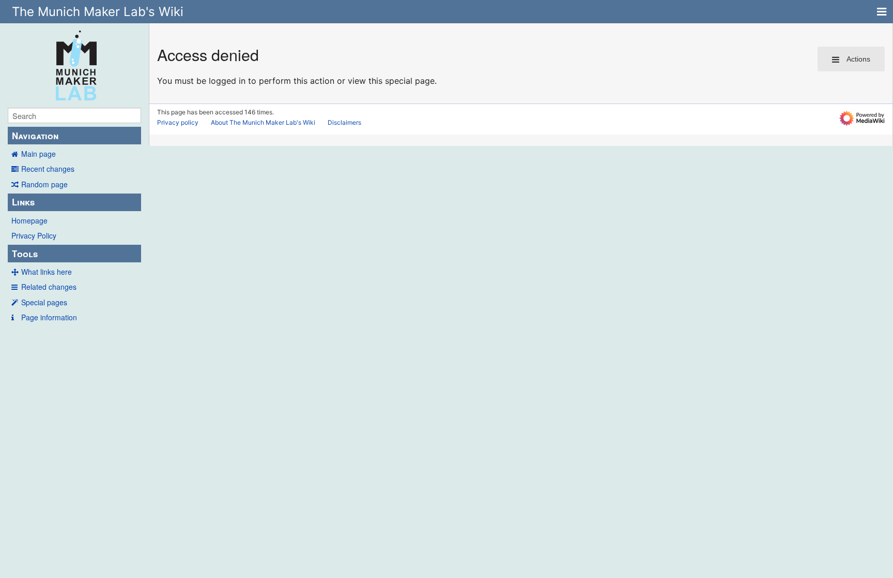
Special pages (44, 302)
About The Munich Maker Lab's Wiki (263, 122)
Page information (49, 317)
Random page (44, 184)
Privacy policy (177, 122)
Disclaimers (344, 122)
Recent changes (47, 169)
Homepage (29, 220)
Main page (38, 154)
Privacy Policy (33, 235)
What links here (46, 271)
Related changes (48, 286)
